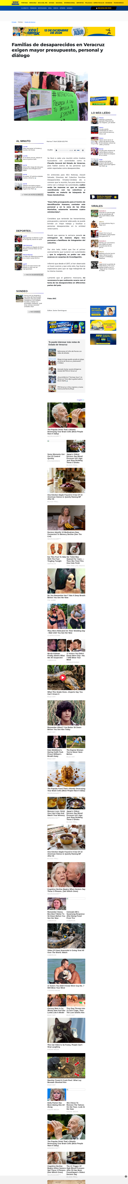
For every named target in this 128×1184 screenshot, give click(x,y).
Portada (24, 3)
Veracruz (32, 3)
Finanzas (33, 8)
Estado (51, 3)
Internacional (69, 3)
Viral (50, 8)
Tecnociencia (119, 3)
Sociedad (108, 3)
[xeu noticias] (15, 3)
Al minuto (24, 8)
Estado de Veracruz (30, 22)
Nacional (59, 3)
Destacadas (42, 8)
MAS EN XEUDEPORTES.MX (34, 275)
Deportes (80, 3)
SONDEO (22, 291)
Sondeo (69, 8)
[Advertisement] (29, 212)
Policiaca (88, 3)
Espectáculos (99, 3)
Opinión (62, 8)
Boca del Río (42, 3)
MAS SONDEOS (35, 312)
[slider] (63, 150)
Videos (55, 8)
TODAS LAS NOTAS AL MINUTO (33, 194)
